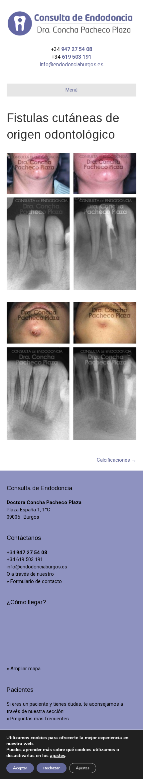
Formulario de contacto (36, 581)
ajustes (57, 756)
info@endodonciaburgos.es (71, 64)
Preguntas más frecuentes (39, 719)
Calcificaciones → (116, 460)
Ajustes (82, 768)
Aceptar (20, 768)
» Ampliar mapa (24, 669)
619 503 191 (76, 57)
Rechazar (51, 768)
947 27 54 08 (76, 49)
